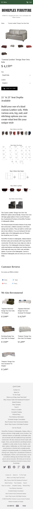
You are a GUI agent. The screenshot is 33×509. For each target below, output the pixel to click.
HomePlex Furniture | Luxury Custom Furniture (18, 499)
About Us (16, 392)
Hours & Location (16, 409)
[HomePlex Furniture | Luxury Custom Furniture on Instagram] (23, 467)
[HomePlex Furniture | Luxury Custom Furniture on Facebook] (9, 467)
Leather (3, 79)
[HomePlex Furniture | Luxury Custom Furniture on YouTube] (28, 467)
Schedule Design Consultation (16, 419)
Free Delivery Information (16, 417)
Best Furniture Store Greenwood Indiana (16, 422)
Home (2, 23)
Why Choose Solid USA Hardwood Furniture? (17, 399)
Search (16, 407)
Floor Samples (16, 404)
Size (2, 72)
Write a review (14, 272)
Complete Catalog (16, 412)
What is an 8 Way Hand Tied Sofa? (16, 397)
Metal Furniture (16, 402)
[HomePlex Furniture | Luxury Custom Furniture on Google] (19, 467)
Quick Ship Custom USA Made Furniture (16, 424)
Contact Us (16, 390)
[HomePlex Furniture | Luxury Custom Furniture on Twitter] (4, 467)
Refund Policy (16, 414)
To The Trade (16, 394)
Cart (30, 2)
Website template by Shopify (16, 501)
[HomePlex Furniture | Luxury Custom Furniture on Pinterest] (14, 467)
